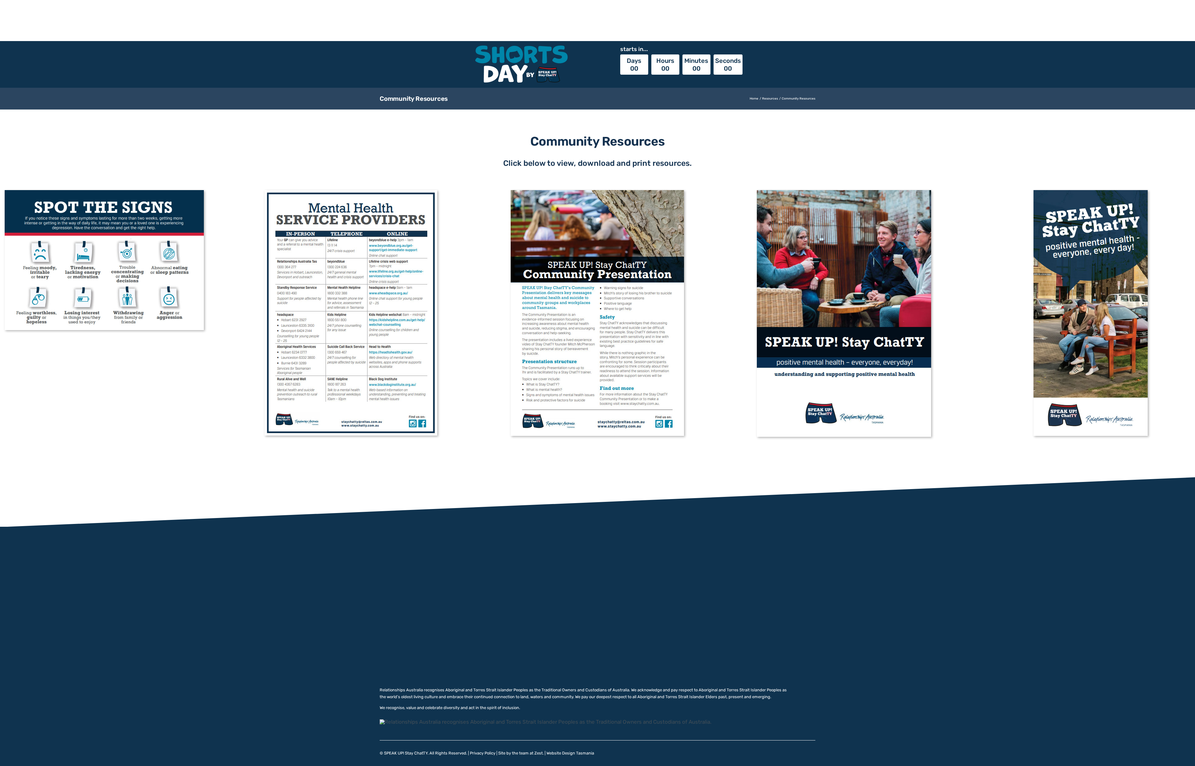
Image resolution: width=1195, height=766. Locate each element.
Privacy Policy (482, 753)
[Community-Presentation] (597, 192)
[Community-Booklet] (844, 192)
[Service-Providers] (351, 192)
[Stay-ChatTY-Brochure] (1090, 192)
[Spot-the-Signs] (104, 192)
